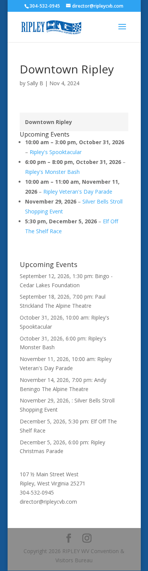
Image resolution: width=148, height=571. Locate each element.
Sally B (35, 83)
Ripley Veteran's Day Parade (77, 191)
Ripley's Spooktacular (56, 152)
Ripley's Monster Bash (52, 171)
